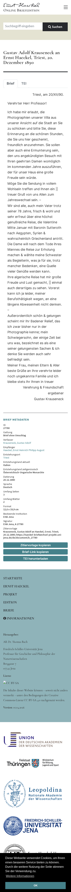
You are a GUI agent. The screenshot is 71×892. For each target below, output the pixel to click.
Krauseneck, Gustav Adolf (17, 442)
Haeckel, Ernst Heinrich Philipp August (23, 450)
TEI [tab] (23, 83)
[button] (66, 7)
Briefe (8, 610)
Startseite (12, 578)
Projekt (10, 594)
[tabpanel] (35, 247)
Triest (6, 457)
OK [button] (36, 885)
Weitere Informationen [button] (20, 876)
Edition (10, 602)
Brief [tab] (10, 83)
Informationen (20, 618)
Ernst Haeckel (16, 586)
